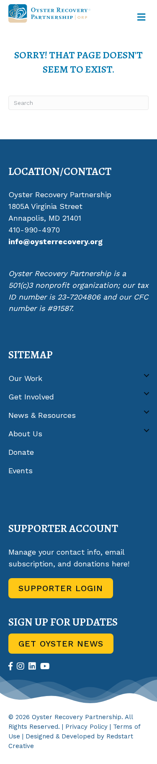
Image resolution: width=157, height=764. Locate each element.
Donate (21, 452)
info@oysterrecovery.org (55, 241)
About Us (25, 433)
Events (20, 470)
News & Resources (42, 415)
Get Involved (31, 396)
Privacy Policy (86, 726)
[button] (146, 375)
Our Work (25, 378)
